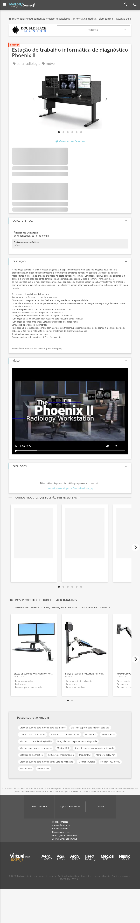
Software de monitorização (61, 754)
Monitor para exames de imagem (36, 748)
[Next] (106, 99)
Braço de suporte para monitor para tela (90, 727)
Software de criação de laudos (65, 734)
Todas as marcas (60, 821)
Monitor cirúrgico (87, 761)
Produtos (92, 30)
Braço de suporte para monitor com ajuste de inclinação (46, 761)
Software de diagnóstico (31, 754)
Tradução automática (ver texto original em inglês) (37, 348)
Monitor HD (90, 734)
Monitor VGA (43, 768)
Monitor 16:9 (26, 768)
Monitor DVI (84, 754)
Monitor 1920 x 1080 (110, 761)
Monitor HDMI (108, 734)
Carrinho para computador (32, 734)
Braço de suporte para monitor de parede (77, 741)
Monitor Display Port (105, 754)
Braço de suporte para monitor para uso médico (43, 727)
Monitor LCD (63, 748)
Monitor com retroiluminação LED (36, 741)
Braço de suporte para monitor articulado (94, 748)
